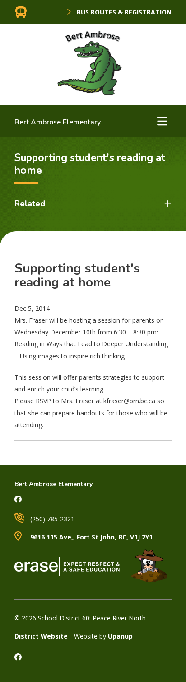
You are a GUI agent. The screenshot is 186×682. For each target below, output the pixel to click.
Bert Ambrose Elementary (57, 122)
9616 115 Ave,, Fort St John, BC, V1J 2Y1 (90, 537)
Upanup (120, 636)
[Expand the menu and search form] (162, 121)
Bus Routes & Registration (123, 12)
